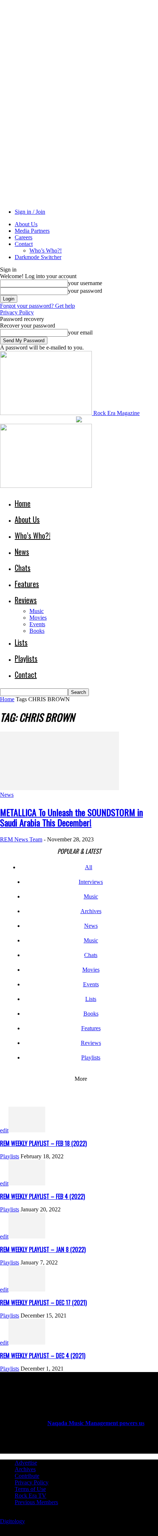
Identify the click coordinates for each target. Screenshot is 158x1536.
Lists (21, 642)
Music (36, 611)
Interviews (91, 882)
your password (85, 291)
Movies (38, 617)
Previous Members (36, 1502)
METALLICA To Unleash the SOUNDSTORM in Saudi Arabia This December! (71, 817)
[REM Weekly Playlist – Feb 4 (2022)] (26, 1183)
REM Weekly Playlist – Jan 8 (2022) (43, 1249)
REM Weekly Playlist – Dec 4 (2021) (42, 1355)
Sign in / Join (30, 212)
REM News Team (21, 839)
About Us (26, 224)
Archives (90, 911)
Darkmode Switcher (38, 257)
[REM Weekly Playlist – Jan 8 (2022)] (26, 1236)
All (88, 867)
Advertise (26, 1463)
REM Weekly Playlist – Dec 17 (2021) (43, 1302)
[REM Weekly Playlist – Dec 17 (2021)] (26, 1289)
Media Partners (32, 231)
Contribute (27, 1476)
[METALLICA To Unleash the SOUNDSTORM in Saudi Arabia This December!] (59, 788)
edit (4, 1130)
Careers (23, 237)
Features (27, 583)
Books (36, 631)
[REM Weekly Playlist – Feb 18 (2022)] (26, 1130)
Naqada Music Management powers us (95, 1423)
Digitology (12, 1521)
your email (80, 332)
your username (85, 283)
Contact (24, 244)
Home (22, 503)
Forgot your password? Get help (37, 306)
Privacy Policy (17, 312)
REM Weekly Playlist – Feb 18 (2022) (43, 1143)
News (22, 551)
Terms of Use (30, 1489)
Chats (22, 567)
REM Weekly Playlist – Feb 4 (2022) (42, 1196)
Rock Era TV (30, 1495)
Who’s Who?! (45, 250)
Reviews (26, 599)
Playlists (26, 658)
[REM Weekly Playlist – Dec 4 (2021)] (26, 1342)
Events (37, 624)
